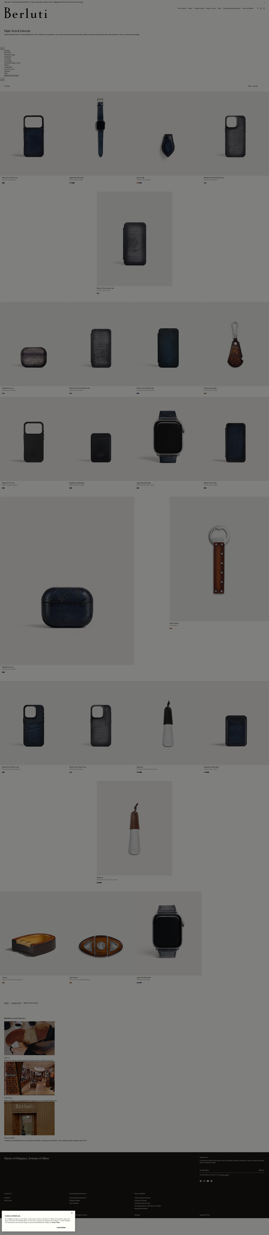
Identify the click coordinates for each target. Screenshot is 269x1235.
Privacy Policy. (56, 1222)
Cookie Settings (61, 1227)
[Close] (72, 1213)
